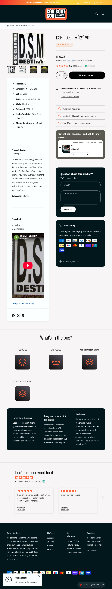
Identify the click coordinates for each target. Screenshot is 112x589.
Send (66, 209)
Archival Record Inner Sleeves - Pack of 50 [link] (86, 143)
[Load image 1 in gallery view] (11, 69)
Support (50, 538)
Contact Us (92, 550)
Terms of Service (74, 548)
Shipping (70, 60)
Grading (50, 545)
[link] (66, 148)
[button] (8, 14)
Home (11, 25)
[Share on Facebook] (13, 315)
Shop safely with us (70, 261)
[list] (56, 374)
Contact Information (75, 552)
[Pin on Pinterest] (23, 315)
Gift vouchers (85, 3)
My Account (100, 3)
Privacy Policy (73, 541)
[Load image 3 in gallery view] (33, 69)
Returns (50, 549)
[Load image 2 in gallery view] (22, 69)
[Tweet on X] (18, 315)
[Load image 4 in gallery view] (44, 69)
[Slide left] (38, 59)
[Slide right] (44, 59)
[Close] (39, 576)
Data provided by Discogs (23, 303)
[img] (57, 478)
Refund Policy (73, 545)
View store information (70, 96)
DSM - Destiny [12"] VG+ (25, 25)
